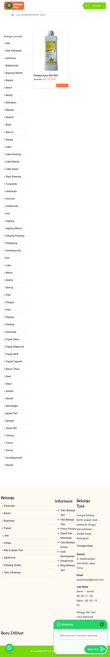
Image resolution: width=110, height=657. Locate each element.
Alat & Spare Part (13, 550)
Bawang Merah (14, 73)
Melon (9, 273)
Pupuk (7, 528)
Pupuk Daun (12, 339)
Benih (9, 88)
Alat (8, 43)
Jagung (10, 221)
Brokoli (10, 117)
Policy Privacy (68, 529)
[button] (9, 648)
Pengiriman (67, 561)
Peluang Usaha (12, 565)
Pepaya (10, 317)
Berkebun (11, 102)
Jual (6, 535)
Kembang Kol (13, 250)
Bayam (9, 80)
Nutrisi (9, 280)
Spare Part (11, 413)
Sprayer (10, 421)
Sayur (9, 384)
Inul (8, 213)
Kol (7, 258)
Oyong (9, 287)
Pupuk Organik (14, 361)
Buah (8, 125)
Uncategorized (14, 458)
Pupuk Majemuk (15, 347)
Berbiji (9, 95)
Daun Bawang (13, 176)
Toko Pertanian (12, 572)
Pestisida (11, 332)
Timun (9, 443)
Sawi (8, 376)
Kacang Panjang (15, 236)
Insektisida (12, 206)
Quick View (63, 85)
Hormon (10, 199)
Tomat (9, 450)
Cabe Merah (12, 162)
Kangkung (11, 243)
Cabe (8, 147)
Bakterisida (12, 65)
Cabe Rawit (12, 169)
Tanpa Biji (11, 428)
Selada (9, 391)
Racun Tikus (12, 369)
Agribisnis (9, 558)
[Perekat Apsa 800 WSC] (51, 50)
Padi (8, 295)
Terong (10, 435)
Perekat (10, 324)
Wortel (9, 465)
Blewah (10, 110)
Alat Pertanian (14, 51)
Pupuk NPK (12, 354)
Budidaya (9, 521)
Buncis (9, 132)
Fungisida (11, 184)
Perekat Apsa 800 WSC (46, 75)
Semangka (12, 406)
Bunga (9, 139)
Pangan (10, 302)
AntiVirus (11, 58)
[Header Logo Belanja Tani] (14, 3)
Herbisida (11, 191)
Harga (7, 543)
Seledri (9, 398)
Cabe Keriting (13, 154)
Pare (8, 310)
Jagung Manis (14, 228)
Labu (8, 265)
